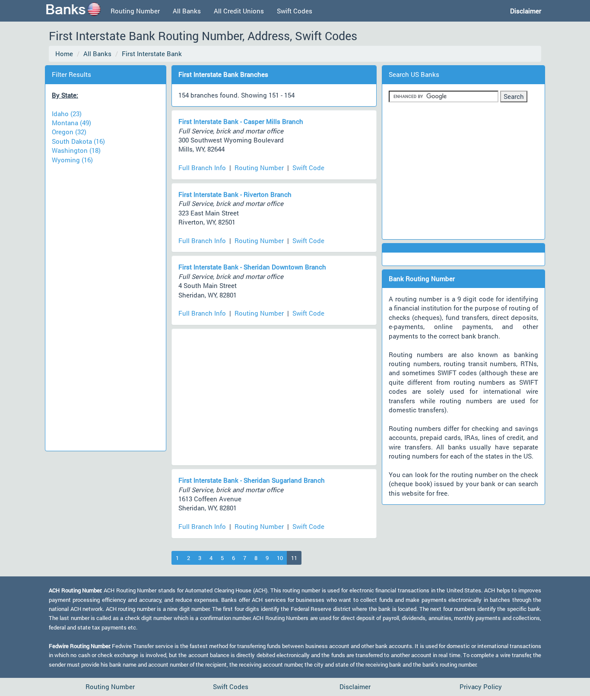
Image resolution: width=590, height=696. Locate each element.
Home (64, 53)
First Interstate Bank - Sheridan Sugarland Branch (251, 480)
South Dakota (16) (78, 141)
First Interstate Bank (152, 53)
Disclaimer (355, 686)
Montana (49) (71, 122)
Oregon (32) (69, 131)
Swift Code (308, 167)
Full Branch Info (202, 167)
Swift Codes (294, 10)
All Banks (187, 10)
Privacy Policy (481, 686)
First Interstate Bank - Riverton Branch (235, 194)
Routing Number (135, 10)
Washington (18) (76, 150)
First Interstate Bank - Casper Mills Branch (240, 121)
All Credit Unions (239, 10)
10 (280, 558)
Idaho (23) (67, 113)
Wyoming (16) (72, 159)
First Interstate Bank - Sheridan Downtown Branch (252, 267)
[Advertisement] (105, 303)
